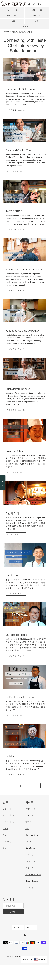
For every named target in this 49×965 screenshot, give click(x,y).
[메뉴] (44, 3)
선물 (36, 21)
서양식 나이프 (37, 10)
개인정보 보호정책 (33, 874)
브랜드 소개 (30, 809)
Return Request (31, 881)
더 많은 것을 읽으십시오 (16, 110)
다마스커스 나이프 (12, 16)
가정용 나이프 (37, 16)
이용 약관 (29, 855)
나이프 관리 (30, 841)
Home (5, 32)
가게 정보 (29, 815)
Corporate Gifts (31, 835)
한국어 (17, 927)
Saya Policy (30, 848)
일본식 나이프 (12, 10)
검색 (5, 848)
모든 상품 (24, 27)
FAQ (27, 828)
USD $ (30, 927)
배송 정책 (29, 822)
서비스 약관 (30, 861)
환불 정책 (29, 868)
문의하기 (29, 887)
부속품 (12, 21)
